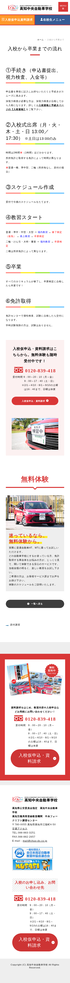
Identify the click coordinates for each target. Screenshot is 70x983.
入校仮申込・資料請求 (33, 401)
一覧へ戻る (37, 604)
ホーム (40, 40)
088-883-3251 (26, 832)
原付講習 (15, 624)
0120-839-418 (40, 370)
